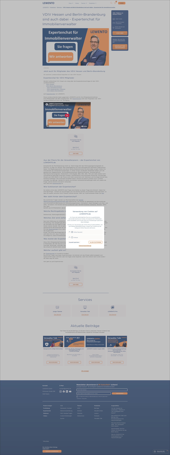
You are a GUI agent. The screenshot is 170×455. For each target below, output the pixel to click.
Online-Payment (78, 232)
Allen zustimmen (95, 242)
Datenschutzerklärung (85, 245)
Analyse (76, 237)
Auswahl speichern (74, 242)
